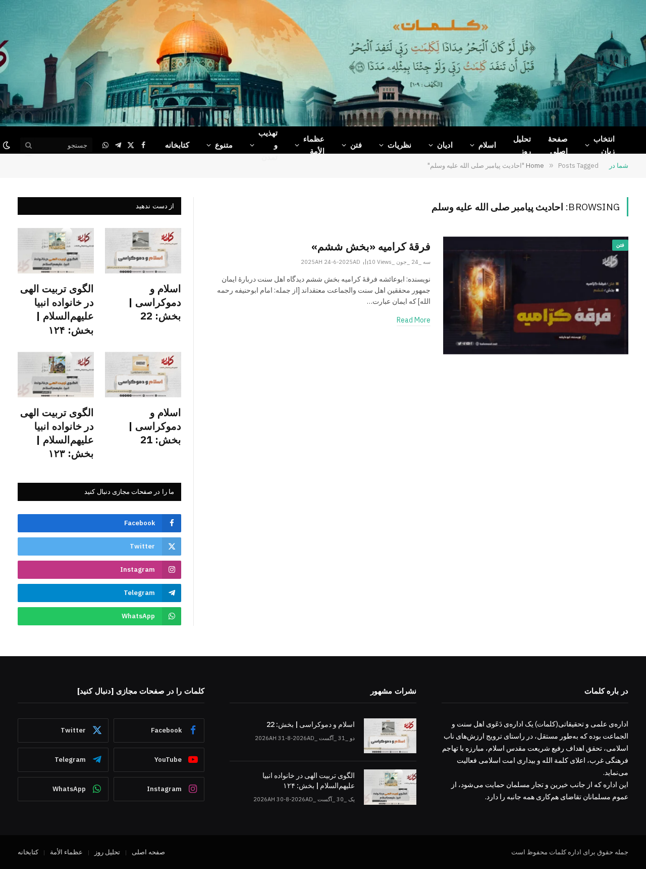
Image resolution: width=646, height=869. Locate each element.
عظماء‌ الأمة (314, 145)
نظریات (399, 145)
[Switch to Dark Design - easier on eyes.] (8, 145)
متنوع (224, 145)
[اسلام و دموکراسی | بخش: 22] (143, 250)
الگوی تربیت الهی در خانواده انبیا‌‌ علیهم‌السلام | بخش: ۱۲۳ (57, 433)
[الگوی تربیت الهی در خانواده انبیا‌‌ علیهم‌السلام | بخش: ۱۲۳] (56, 374)
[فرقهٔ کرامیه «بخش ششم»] (535, 295)
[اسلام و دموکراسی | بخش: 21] (143, 374)
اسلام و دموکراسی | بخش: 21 (154, 425)
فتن (356, 145)
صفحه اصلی (148, 852)
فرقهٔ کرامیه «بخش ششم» (370, 246)
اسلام (487, 145)
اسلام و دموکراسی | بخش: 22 (154, 302)
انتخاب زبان (604, 145)
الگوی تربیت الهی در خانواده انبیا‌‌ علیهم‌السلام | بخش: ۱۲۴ (57, 309)
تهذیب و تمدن (268, 145)
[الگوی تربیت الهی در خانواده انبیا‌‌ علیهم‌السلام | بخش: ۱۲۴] (56, 250)
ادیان (445, 145)
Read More (413, 320)
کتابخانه (177, 145)
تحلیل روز (522, 145)
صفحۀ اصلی (558, 145)
